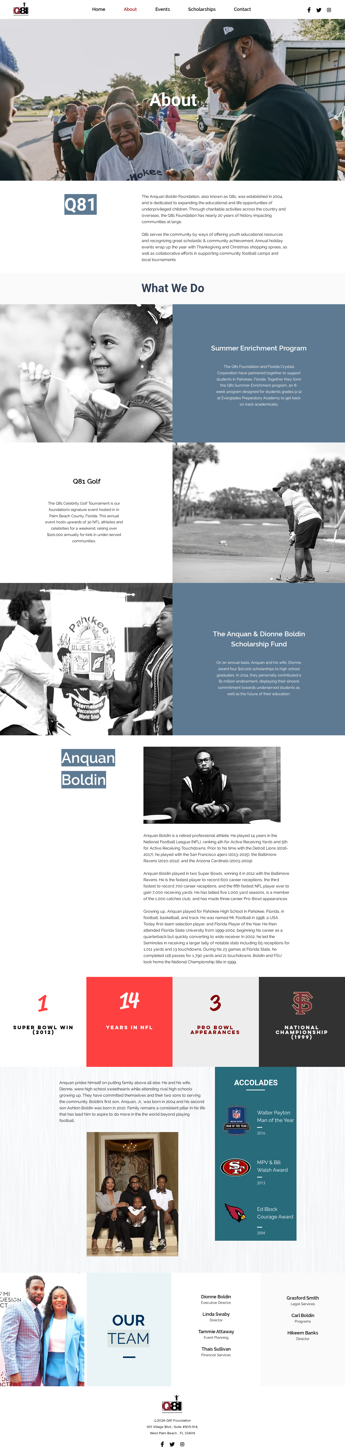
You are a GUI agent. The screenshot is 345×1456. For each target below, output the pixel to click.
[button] (43, 1062)
